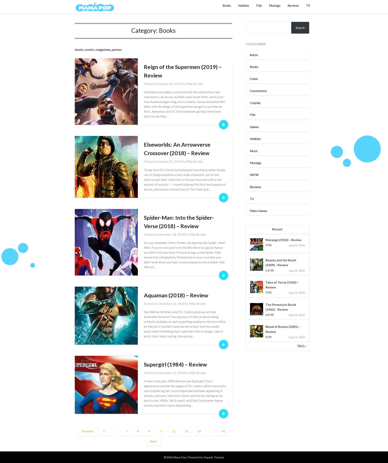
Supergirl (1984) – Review (175, 364)
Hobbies (243, 5)
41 (223, 431)
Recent (277, 229)
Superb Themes (214, 457)
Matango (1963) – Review (284, 240)
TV (308, 5)
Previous (88, 431)
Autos (254, 55)
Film (259, 5)
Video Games (258, 211)
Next (153, 441)
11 (173, 431)
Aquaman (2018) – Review (176, 295)
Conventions (258, 91)
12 (186, 431)
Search (300, 28)
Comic (254, 79)
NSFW (254, 175)
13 (199, 431)
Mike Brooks (194, 84)
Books (226, 5)
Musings (274, 5)
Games (254, 127)
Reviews (293, 5)
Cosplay (255, 103)
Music (254, 151)
